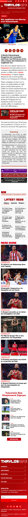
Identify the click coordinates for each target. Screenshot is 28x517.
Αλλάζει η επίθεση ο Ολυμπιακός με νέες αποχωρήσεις (20, 228)
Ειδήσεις (6, 203)
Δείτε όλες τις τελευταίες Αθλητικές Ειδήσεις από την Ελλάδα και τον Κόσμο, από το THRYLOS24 (15, 180)
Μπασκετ (8, 11)
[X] (21, 1)
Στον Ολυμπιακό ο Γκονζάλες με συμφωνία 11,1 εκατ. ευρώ (20, 211)
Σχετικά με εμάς (3, 1)
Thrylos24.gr (11, 44)
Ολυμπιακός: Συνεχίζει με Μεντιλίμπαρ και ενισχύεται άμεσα (7, 235)
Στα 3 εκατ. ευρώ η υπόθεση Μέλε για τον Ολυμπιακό (7, 219)
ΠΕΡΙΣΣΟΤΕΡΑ (14, 439)
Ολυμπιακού (5, 68)
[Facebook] (8, 505)
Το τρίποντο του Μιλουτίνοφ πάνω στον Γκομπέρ (7, 227)
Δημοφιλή (14, 203)
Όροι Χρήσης (4, 515)
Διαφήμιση (16, 514)
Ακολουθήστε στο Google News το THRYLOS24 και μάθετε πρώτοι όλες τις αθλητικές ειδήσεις (14, 175)
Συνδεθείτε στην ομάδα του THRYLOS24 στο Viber (15, 170)
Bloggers (21, 203)
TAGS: (3, 192)
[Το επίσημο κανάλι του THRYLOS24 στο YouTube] (17, 505)
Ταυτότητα (3, 514)
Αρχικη (2, 11)
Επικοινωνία (9, 1)
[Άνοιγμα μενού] (2, 6)
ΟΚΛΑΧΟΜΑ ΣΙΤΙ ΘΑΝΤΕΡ (19, 194)
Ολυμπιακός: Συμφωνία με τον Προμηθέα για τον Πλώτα (20, 236)
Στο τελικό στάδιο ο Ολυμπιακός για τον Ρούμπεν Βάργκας (7, 211)
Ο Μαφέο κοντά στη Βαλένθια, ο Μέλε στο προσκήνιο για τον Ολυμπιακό (20, 220)
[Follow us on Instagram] (11, 505)
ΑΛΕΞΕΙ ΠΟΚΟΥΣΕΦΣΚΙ (7, 194)
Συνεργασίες (23, 514)
